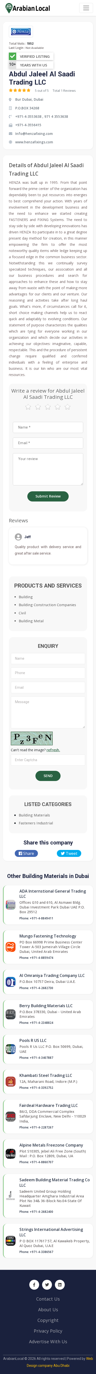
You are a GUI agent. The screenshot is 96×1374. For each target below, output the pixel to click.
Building (26, 596)
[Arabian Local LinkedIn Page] (60, 1285)
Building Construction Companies (47, 604)
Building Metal (31, 621)
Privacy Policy (48, 1331)
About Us (48, 1309)
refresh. (53, 750)
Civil (22, 613)
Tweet (71, 853)
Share (28, 853)
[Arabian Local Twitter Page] (47, 1285)
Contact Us (48, 1299)
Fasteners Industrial (36, 823)
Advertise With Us (48, 1341)
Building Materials (34, 815)
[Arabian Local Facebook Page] (34, 1285)
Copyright (48, 1320)
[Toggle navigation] (86, 8)
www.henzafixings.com (34, 142)
